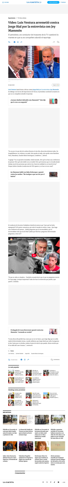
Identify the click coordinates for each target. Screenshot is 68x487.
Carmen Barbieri (19, 353)
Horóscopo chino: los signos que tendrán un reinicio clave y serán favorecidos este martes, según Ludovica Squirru (42, 459)
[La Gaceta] (34, 2)
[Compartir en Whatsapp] (18, 42)
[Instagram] (43, 482)
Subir (64, 482)
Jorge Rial (27, 353)
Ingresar (64, 2)
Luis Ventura (11, 353)
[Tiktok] (54, 482)
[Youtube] (58, 482)
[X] (47, 482)
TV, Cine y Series (22, 18)
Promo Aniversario (53, 2)
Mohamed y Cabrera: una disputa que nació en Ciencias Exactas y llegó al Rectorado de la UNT (37, 405)
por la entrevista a (46, 89)
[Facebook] (50, 482)
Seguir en (55, 85)
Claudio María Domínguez (37, 353)
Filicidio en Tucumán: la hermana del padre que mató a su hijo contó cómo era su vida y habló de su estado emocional (37, 375)
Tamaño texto (14, 359)
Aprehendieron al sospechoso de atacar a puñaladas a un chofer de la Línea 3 (19, 380)
